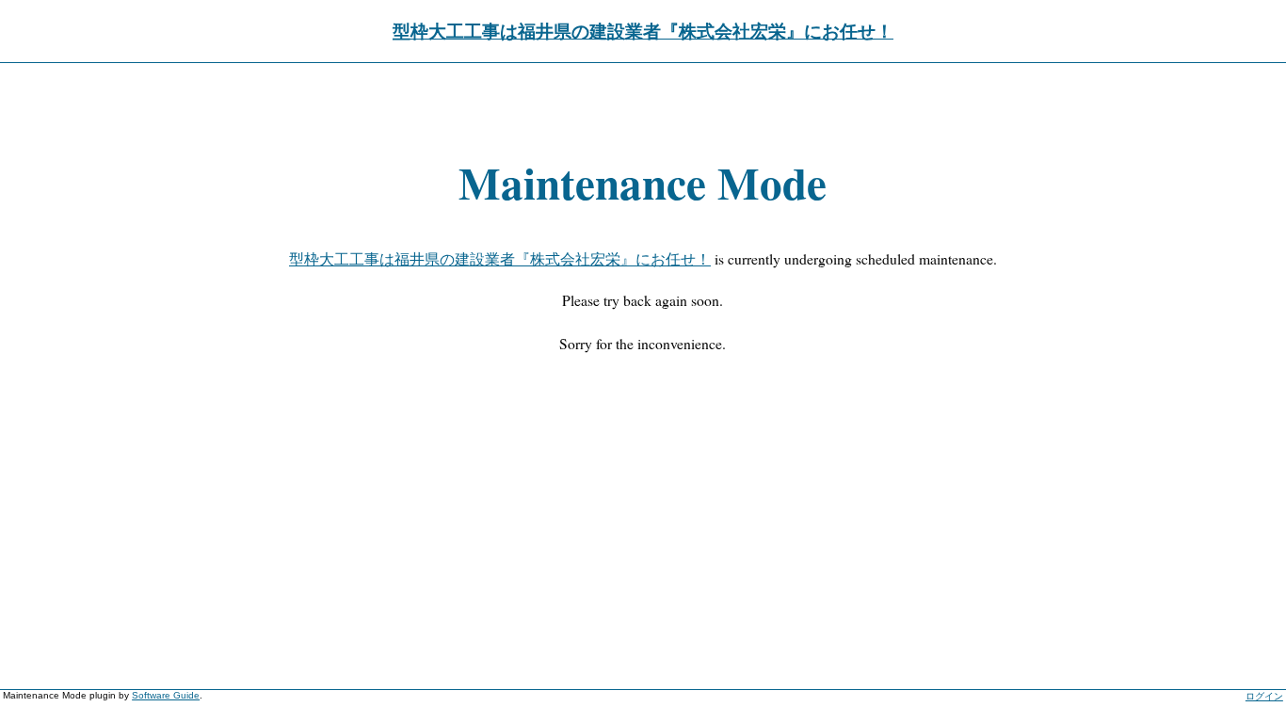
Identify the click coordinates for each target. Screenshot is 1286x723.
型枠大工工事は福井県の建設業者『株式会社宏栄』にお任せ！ (643, 30)
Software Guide (166, 695)
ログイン (1264, 696)
